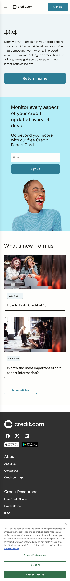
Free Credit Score (15, 499)
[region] (35, 550)
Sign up (35, 169)
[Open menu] (5, 7)
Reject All (35, 564)
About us (10, 464)
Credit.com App (14, 477)
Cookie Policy (11, 548)
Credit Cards (12, 506)
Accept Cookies (35, 574)
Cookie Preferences (35, 555)
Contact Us (11, 470)
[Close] (66, 523)
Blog (7, 513)
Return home (35, 78)
